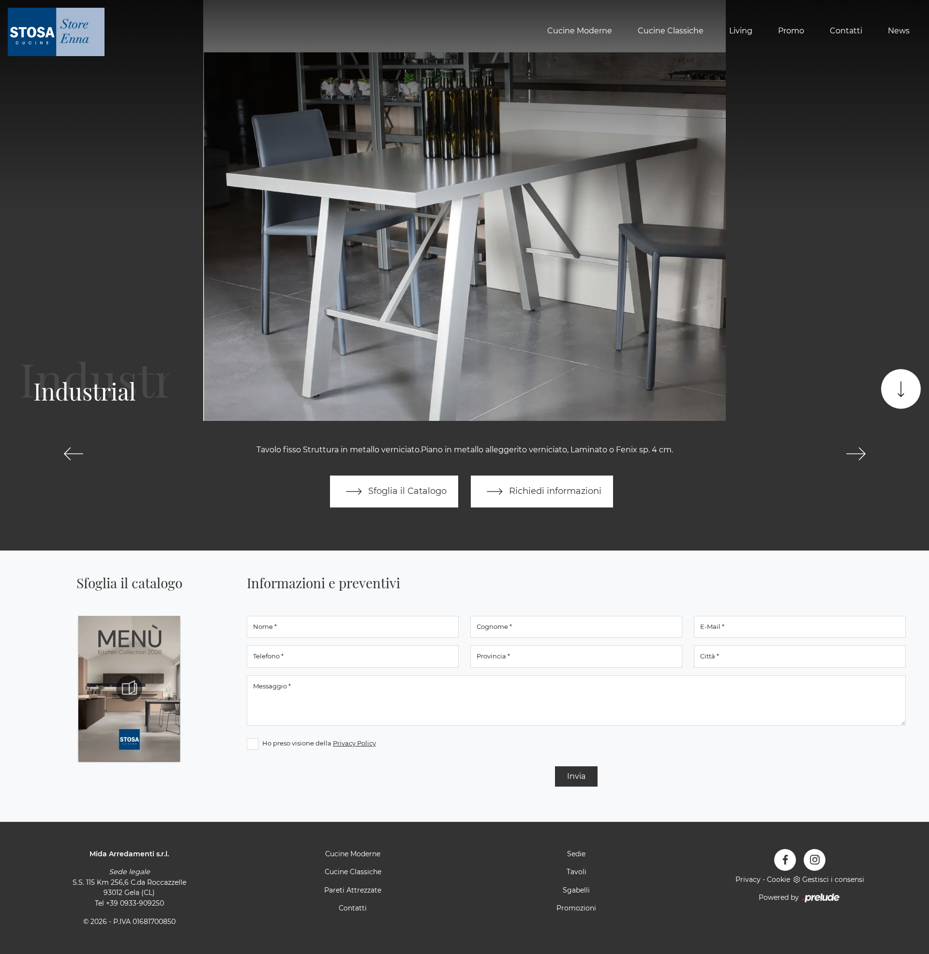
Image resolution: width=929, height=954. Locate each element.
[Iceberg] (73, 453)
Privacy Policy (354, 743)
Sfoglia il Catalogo (406, 490)
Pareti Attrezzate (352, 890)
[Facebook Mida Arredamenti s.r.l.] (785, 860)
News (899, 30)
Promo (791, 30)
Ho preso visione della (319, 743)
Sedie (576, 854)
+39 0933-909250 (135, 903)
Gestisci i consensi (833, 879)
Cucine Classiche (671, 30)
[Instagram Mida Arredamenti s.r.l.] (814, 860)
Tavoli (576, 871)
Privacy (748, 879)
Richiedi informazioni (554, 490)
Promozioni (576, 908)
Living (740, 30)
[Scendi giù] (901, 389)
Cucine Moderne (579, 30)
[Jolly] (856, 453)
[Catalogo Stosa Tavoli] (129, 688)
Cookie (778, 879)
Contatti (846, 30)
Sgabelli (576, 890)
